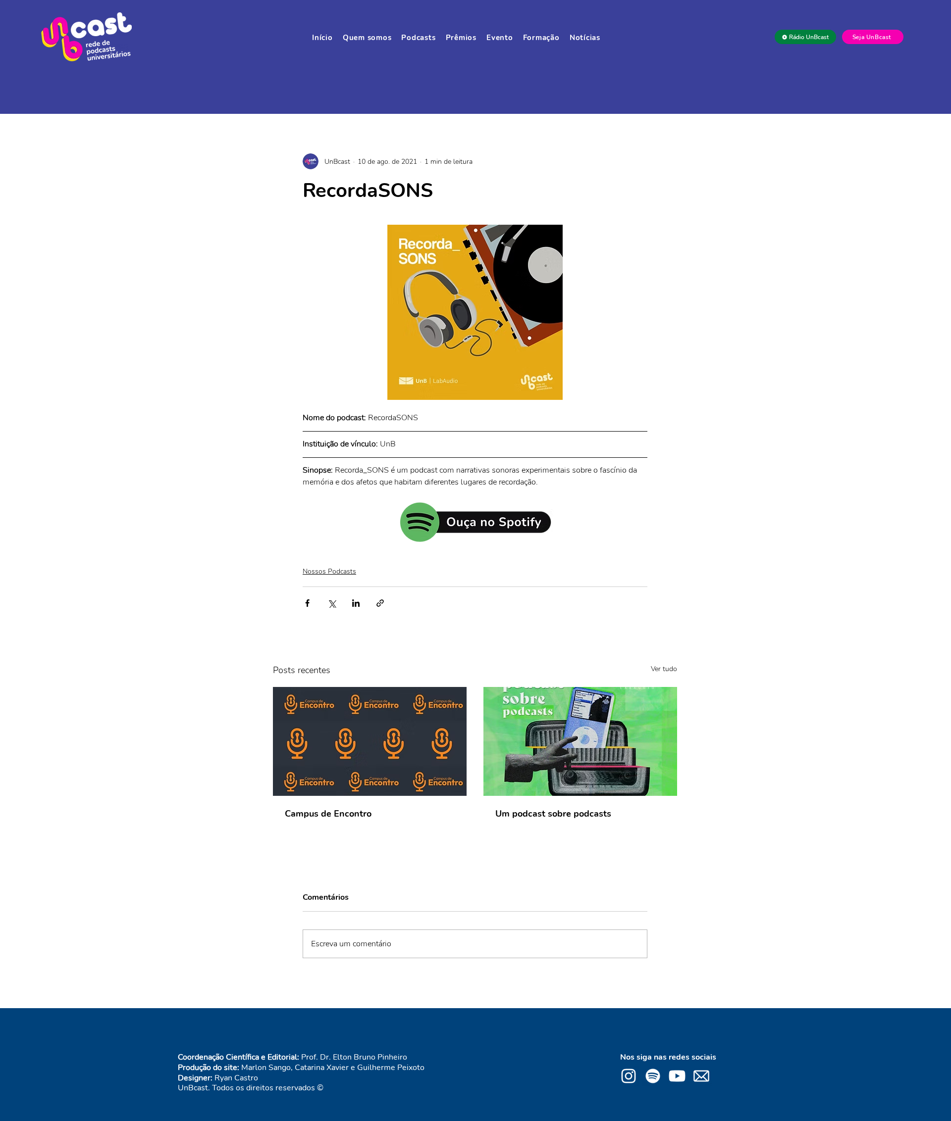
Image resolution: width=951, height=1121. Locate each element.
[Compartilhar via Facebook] (307, 603)
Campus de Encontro (328, 814)
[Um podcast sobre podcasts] (580, 741)
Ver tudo (664, 669)
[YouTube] (677, 1076)
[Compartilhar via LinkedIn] (356, 603)
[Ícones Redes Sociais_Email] (701, 1076)
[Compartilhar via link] (380, 603)
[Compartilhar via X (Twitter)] (331, 603)
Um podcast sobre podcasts (553, 814)
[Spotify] (652, 1076)
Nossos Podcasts (329, 571)
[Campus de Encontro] (370, 741)
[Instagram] (628, 1076)
